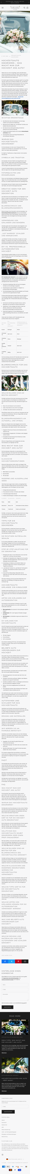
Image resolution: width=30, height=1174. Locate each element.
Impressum (4, 1122)
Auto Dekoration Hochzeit (10, 1075)
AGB (3, 1127)
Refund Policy (5, 1136)
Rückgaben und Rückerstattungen (9, 1134)
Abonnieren (8, 1111)
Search (3, 1120)
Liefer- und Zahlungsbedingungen (9, 1132)
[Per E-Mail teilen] (25, 961)
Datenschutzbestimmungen (8, 979)
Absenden (7, 1007)
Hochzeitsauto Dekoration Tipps (12, 1037)
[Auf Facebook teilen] (5, 961)
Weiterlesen (4, 1052)
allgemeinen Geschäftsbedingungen (11, 978)
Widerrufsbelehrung (6, 1129)
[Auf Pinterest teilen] (18, 961)
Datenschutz (4, 1124)
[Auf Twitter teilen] (11, 961)
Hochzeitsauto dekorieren (16, 56)
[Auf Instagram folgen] (2, 1155)
